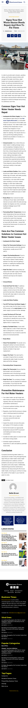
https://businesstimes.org (14, 495)
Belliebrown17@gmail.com (17, 612)
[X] (12, 35)
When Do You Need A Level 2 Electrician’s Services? (20, 520)
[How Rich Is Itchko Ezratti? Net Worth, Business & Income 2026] (22, 562)
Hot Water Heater (10, 480)
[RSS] (17, 587)
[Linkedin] (14, 587)
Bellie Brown (8, 31)
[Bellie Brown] (14, 487)
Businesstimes (6, 599)
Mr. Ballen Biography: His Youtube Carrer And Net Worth (10, 555)
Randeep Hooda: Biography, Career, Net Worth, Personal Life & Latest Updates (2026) (9, 547)
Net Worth (4, 533)
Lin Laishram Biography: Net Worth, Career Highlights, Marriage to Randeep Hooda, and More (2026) (9, 537)
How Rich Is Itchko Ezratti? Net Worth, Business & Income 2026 (10, 563)
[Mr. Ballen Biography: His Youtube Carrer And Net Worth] (22, 554)
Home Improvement (14, 9)
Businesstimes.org (14, 690)
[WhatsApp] (19, 35)
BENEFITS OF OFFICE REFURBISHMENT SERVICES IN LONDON (7, 521)
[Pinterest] (15, 35)
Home (5, 9)
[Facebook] (8, 35)
